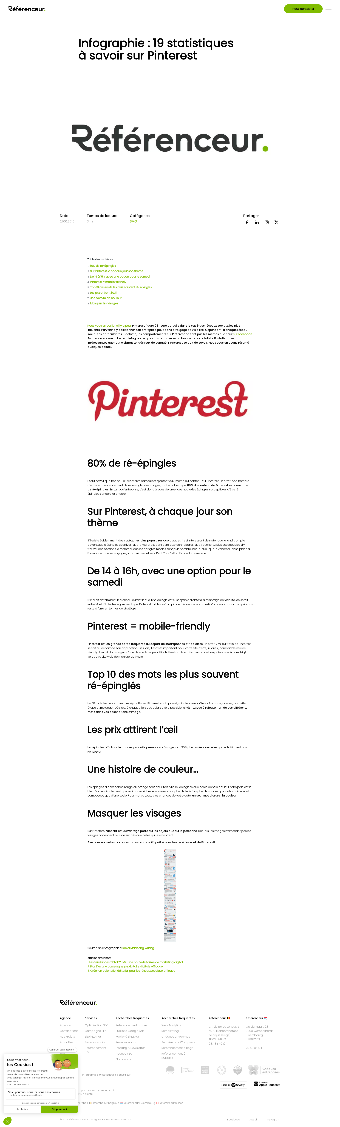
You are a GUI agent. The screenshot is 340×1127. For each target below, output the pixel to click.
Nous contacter (303, 9)
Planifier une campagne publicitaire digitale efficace (126, 966)
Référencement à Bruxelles (174, 1056)
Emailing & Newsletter (130, 1048)
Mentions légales (92, 1119)
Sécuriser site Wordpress (178, 1042)
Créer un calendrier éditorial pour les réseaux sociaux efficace (132, 971)
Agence (65, 1025)
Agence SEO (124, 1054)
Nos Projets (67, 1037)
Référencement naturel (132, 1025)
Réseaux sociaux (96, 1042)
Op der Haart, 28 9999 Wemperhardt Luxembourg (259, 1031)
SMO (133, 221)
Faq (62, 1054)
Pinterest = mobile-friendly (106, 282)
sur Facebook (242, 334)
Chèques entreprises (176, 1037)
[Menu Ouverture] (328, 9)
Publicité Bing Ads (128, 1037)
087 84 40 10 (217, 1044)
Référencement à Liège (177, 1048)
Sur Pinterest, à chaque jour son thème (115, 271)
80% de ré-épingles (101, 266)
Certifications (69, 1031)
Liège (226, 1035)
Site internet (93, 1037)
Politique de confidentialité (117, 1119)
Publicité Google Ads (130, 1031)
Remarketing (170, 1031)
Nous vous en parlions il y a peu (109, 326)
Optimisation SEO (97, 1025)
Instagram (273, 1119)
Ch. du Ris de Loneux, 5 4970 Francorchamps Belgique (224, 1031)
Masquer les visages (102, 303)
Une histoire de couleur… (105, 298)
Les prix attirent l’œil (102, 293)
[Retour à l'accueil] (27, 8)
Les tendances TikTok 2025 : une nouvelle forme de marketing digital (136, 962)
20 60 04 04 (254, 1048)
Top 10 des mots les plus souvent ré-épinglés (119, 287)
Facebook (233, 1119)
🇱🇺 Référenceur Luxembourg (137, 1103)
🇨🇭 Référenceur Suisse (169, 1103)
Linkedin (253, 1119)
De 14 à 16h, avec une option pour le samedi (118, 277)
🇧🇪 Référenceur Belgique (104, 1103)
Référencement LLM (95, 1050)
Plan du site (123, 1059)
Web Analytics (171, 1025)
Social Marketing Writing (137, 948)
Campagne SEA (95, 1031)
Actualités (66, 1042)
